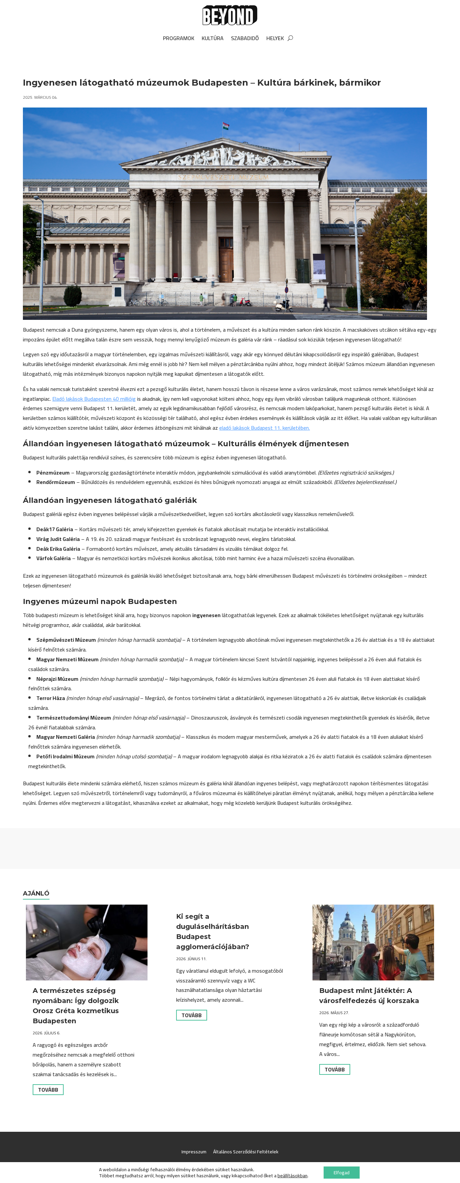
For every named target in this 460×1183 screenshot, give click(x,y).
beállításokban (292, 1176)
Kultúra (213, 38)
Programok (178, 38)
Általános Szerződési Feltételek (245, 1151)
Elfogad (342, 1172)
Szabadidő (245, 38)
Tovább (48, 1090)
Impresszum (194, 1151)
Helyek (275, 38)
